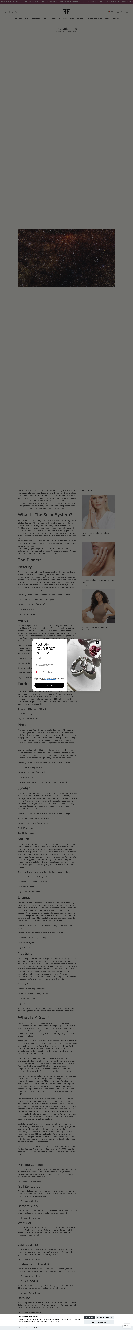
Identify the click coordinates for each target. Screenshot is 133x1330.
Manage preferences (99, 1322)
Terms (54, 679)
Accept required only (104, 1317)
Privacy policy (24, 1328)
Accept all (89, 1317)
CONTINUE (49, 685)
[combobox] (38, 672)
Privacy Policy (48, 679)
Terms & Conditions (36, 1328)
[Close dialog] (97, 642)
